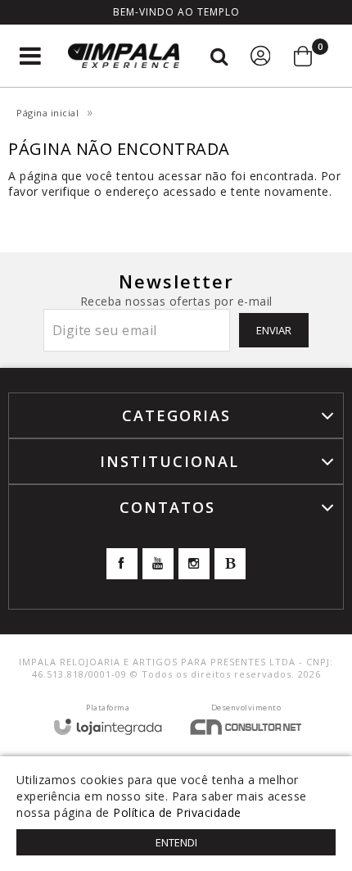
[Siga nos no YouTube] (158, 563)
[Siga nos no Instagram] (194, 563)
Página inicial (47, 113)
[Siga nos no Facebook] (122, 563)
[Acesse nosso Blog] (230, 563)
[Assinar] (274, 330)
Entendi (176, 842)
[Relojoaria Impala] (123, 56)
